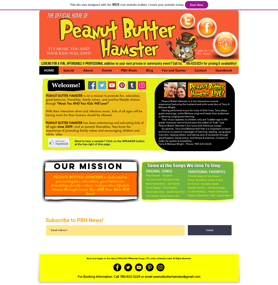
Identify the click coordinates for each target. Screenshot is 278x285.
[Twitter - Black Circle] (128, 267)
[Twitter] (102, 85)
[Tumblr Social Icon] (132, 85)
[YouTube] (112, 85)
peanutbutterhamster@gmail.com (176, 276)
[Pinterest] (122, 85)
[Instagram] (142, 85)
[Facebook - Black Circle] (117, 267)
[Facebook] (92, 85)
